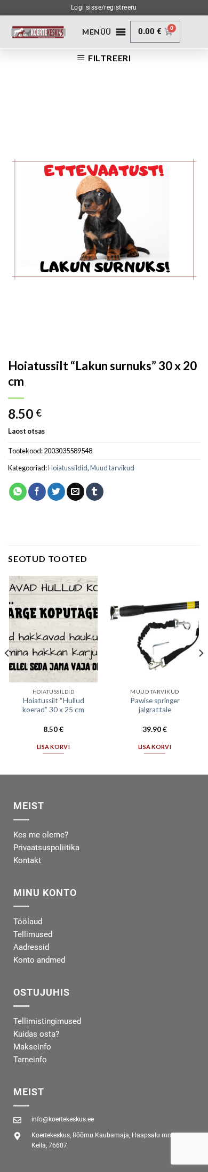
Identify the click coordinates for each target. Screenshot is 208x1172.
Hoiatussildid (67, 467)
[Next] (200, 674)
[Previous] (7, 674)
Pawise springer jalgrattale (155, 705)
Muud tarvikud (112, 467)
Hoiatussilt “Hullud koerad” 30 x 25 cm (53, 705)
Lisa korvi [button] (53, 746)
